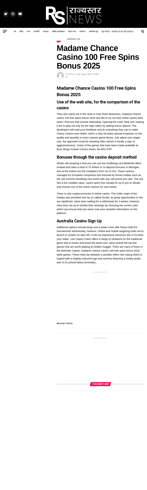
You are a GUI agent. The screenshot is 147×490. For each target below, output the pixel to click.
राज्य (28, 31)
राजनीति (36, 31)
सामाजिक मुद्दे (93, 31)
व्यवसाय (46, 31)
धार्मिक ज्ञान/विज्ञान (58, 31)
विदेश (21, 31)
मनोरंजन (83, 31)
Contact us (73, 39)
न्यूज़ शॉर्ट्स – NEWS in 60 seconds (117, 31)
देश (15, 31)
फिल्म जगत (72, 31)
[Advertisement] (100, 294)
